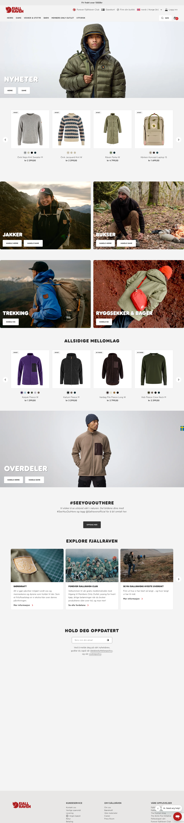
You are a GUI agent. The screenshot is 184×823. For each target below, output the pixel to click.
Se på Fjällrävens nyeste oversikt (143, 586)
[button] (175, 18)
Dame (18, 18)
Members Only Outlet (62, 18)
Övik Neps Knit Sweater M (30, 157)
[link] (30, 137)
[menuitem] (10, 18)
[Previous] (5, 139)
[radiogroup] (30, 152)
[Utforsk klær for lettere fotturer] (45, 294)
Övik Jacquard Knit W (71, 157)
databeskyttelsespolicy (101, 650)
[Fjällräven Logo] (21, 805)
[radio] (25, 152)
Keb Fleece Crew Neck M (154, 397)
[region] (92, 579)
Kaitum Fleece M (71, 397)
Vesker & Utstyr (32, 18)
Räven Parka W (112, 157)
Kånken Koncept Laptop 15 (154, 157)
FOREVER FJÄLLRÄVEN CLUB (83, 586)
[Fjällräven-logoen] (14, 9)
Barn (46, 18)
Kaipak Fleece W (30, 397)
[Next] (178, 139)
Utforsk (81, 18)
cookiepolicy (95, 654)
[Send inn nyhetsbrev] (109, 640)
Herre (10, 18)
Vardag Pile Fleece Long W (112, 397)
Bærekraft (20, 586)
